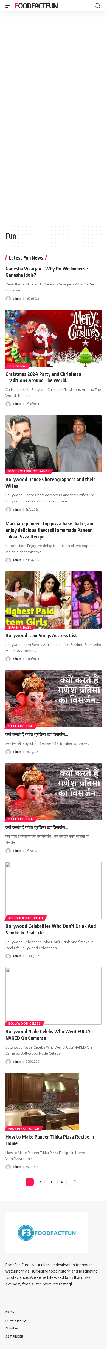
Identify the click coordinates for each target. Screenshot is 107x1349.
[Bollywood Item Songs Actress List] (53, 600)
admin (17, 298)
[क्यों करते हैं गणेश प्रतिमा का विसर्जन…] (53, 698)
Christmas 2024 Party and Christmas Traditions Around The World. (43, 377)
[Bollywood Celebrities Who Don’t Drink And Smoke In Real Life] (53, 890)
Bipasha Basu (19, 627)
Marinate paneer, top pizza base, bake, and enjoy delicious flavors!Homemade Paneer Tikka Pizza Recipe (49, 530)
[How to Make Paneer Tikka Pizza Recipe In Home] (53, 1101)
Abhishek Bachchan (25, 918)
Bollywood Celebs (24, 1023)
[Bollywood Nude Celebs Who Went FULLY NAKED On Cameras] (53, 996)
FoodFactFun (36, 5)
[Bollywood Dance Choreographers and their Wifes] (53, 443)
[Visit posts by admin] (8, 298)
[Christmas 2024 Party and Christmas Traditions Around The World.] (53, 338)
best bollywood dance (29, 471)
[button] (10, 5)
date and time (21, 726)
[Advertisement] (53, 45)
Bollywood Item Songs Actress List (41, 635)
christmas (17, 366)
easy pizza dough (24, 1128)
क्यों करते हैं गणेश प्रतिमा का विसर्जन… (37, 734)
